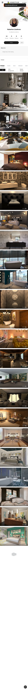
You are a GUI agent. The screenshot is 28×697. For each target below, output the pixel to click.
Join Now (24, 2)
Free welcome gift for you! (11, 5)
